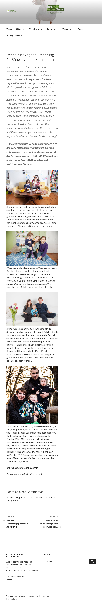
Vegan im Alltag (14, 29)
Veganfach (67, 29)
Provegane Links (14, 36)
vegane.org (33, 596)
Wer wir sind (34, 29)
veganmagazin (30, 468)
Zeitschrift (52, 29)
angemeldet (22, 497)
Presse (81, 29)
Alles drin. (12, 527)
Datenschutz (11, 599)
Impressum (44, 596)
